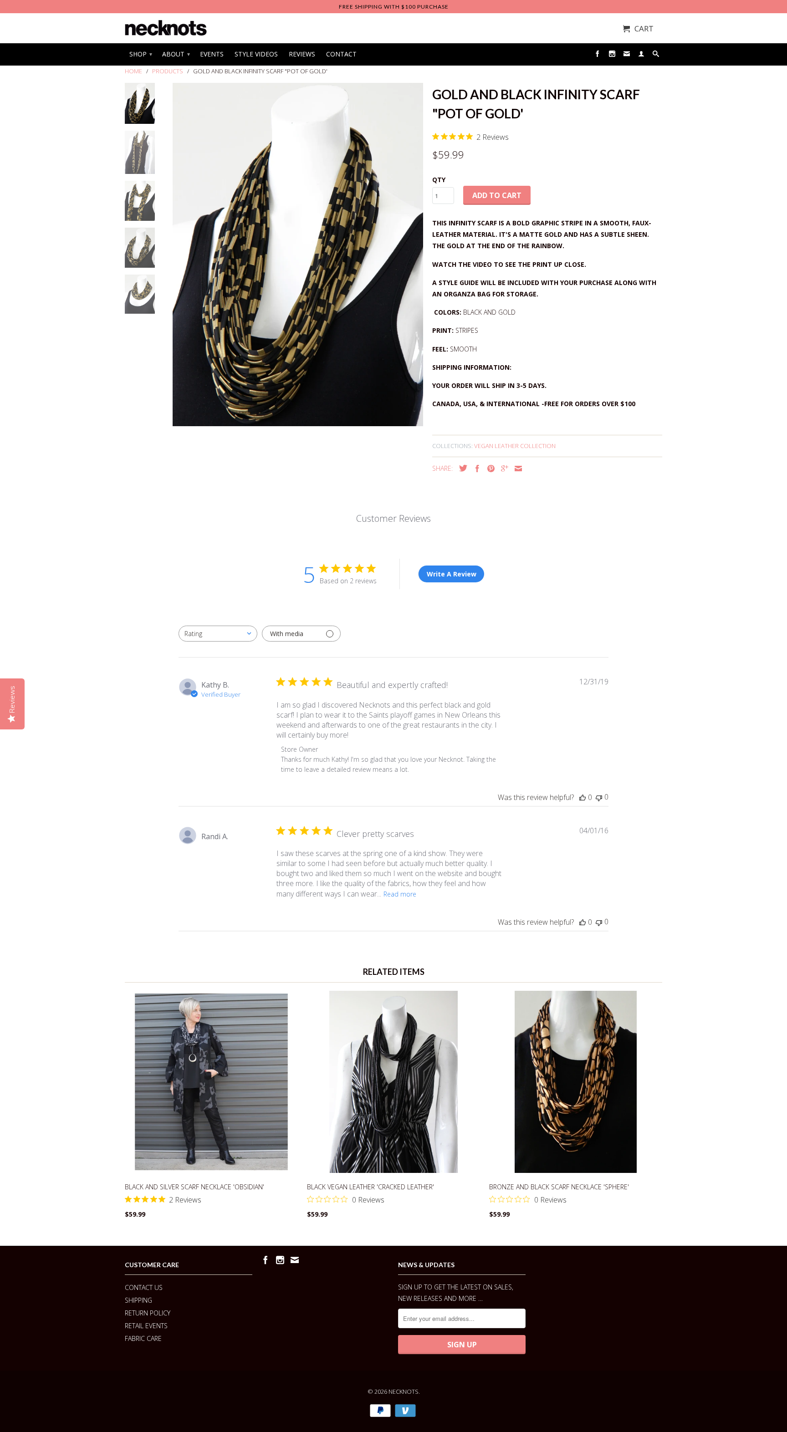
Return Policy (147, 1313)
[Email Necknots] (626, 56)
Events (212, 54)
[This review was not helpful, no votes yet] (599, 797)
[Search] (656, 56)
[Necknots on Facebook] (597, 56)
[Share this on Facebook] (475, 468)
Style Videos (256, 54)
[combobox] (218, 634)
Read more (399, 894)
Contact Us (144, 1287)
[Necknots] (166, 28)
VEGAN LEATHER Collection (515, 446)
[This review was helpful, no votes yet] (582, 797)
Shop (140, 54)
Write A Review (451, 574)
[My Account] (641, 56)
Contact (341, 54)
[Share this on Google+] (502, 468)
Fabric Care (143, 1338)
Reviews (302, 54)
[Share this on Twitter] (461, 468)
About (175, 54)
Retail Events (146, 1325)
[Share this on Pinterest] (489, 468)
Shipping (138, 1300)
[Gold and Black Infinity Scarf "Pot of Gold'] (298, 254)
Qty (438, 179)
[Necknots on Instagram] (612, 56)
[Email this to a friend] (516, 468)
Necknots (403, 1391)
